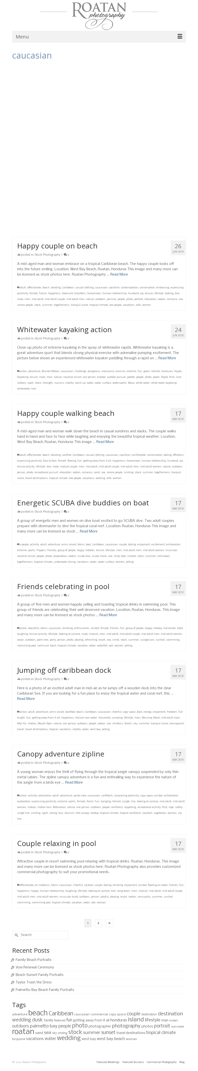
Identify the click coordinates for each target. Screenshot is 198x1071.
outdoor (101, 377)
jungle (126, 801)
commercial (99, 1014)
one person (172, 217)
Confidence (136, 211)
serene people (25, 305)
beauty (73, 211)
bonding (56, 287)
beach (63, 211)
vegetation (160, 813)
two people (115, 305)
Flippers (41, 550)
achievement (27, 211)
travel (20, 729)
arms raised (51, 211)
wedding (69, 1038)
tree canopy (82, 813)
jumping (113, 133)
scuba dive (84, 556)
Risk (140, 139)
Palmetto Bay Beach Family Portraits (45, 990)
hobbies (90, 550)
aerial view (80, 795)
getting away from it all (97, 461)
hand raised (77, 217)
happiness (54, 293)
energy (124, 127)
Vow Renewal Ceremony (35, 967)
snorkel (131, 556)
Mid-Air (21, 723)
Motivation (59, 807)
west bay (95, 729)
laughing (22, 634)
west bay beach (111, 1039)
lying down (123, 891)
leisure (124, 133)
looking (169, 293)
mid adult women (34, 139)
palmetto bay (43, 1026)
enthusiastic (81, 628)
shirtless (117, 723)
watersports (120, 383)
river (178, 377)
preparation (60, 556)
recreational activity (149, 807)
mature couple (68, 466)
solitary (21, 383)
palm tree (42, 640)
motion (32, 723)
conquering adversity (156, 211)
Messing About (151, 718)
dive (96, 127)
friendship (49, 133)
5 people (24, 544)
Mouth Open (45, 723)
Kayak (178, 371)
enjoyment (135, 127)
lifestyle (134, 133)
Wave (131, 383)
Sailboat (170, 139)
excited (95, 628)
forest (90, 801)
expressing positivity (29, 461)
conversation (147, 287)
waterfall (102, 645)
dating (167, 455)
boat (88, 544)
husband (133, 293)
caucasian (72, 127)
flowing (72, 461)
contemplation (129, 287)
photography (126, 1026)
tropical (53, 729)
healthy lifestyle (95, 217)
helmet (155, 371)
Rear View (39, 223)
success (143, 223)
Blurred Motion (50, 371)
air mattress (42, 885)
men (150, 133)
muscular (171, 550)
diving (104, 127)
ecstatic (114, 127)
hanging (106, 801)
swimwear (163, 556)
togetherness (44, 145)
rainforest (117, 807)
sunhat (160, 640)
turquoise (18, 1039)
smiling (128, 472)
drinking (68, 628)
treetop (95, 813)
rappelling (130, 807)
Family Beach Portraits (33, 960)
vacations (103, 145)
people (90, 139)
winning (112, 228)
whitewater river (26, 389)
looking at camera (69, 634)
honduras (87, 133)
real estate (177, 1026)
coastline (114, 287)
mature (93, 634)
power (156, 377)
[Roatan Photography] (99, 16)
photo (98, 139)
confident (107, 795)
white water (143, 383)
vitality (115, 145)
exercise (120, 371)
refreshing (91, 640)
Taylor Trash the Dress (34, 982)
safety (178, 807)
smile (115, 640)
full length (62, 217)
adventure (34, 371)
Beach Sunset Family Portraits (40, 975)
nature (90, 299)
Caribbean (44, 127)
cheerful (116, 712)
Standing (112, 223)
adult (39, 211)
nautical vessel (76, 139)
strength (132, 223)
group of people (71, 133)
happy (80, 550)
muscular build (56, 139)
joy (105, 133)
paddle (131, 377)
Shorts (128, 723)
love (177, 293)
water (123, 145)
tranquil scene (170, 223)
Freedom (36, 133)
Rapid (164, 377)
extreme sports (26, 550)
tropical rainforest (130, 813)
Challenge (80, 371)
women (132, 145)
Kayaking (22, 377)
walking (100, 478)
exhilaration (165, 127)
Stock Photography (47, 94)
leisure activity (26, 466)
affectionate (34, 287)
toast (53, 645)
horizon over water (86, 718)
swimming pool (26, 645)
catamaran (58, 127)
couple (123, 544)
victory (78, 228)
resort (102, 640)
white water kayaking (164, 383)
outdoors (100, 299)
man (49, 377)
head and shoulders (74, 293)
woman (123, 228)
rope (171, 807)
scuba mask (99, 556)
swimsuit (43, 645)
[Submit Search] (15, 935)
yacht (141, 145)
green (146, 371)
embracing (162, 287)
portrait (138, 299)
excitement (149, 127)
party (53, 640)
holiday (158, 628)
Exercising (23, 217)
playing (107, 139)
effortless (178, 455)
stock (20, 145)
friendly (51, 550)
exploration (23, 801)
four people (23, 133)
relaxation (150, 299)
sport (30, 383)
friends (114, 628)
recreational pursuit (125, 139)
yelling (130, 562)
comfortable (139, 455)
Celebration (122, 211)
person (21, 472)
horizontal (125, 217)
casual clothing (84, 287)
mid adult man (170, 718)
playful (104, 897)
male (143, 133)
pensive (111, 299)
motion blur (44, 807)
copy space (86, 127)
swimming (172, 640)
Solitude (100, 223)
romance (159, 139)
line (133, 801)
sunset (108, 1032)
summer (30, 145)
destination (149, 1014)
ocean (20, 640)
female (178, 127)
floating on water (158, 885)
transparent (177, 723)
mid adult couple (55, 299)
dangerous (94, 371)
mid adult (160, 133)
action (23, 127)
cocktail (88, 885)
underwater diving (65, 562)
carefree (82, 211)
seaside (76, 223)
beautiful (33, 628)
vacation (83, 645)
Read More (67, 114)
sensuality (88, 223)
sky (135, 723)
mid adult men (75, 299)
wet (111, 645)
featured (59, 1020)
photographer (100, 1026)
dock (139, 712)
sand (97, 472)
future (43, 293)
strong (53, 813)
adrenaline (44, 795)
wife (138, 305)
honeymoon (94, 293)
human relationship (114, 293)
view (85, 228)
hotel (180, 628)
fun (59, 133)
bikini (81, 544)
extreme (131, 371)
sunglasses (147, 640)
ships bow (120, 556)
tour (60, 813)
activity (32, 127)
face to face (50, 461)
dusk (37, 1020)
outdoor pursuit (116, 377)
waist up (80, 383)
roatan (149, 139)
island (98, 133)
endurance (108, 371)
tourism (69, 813)
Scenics (60, 223)
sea (179, 139)
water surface (103, 383)
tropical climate (87, 145)
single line (23, 813)
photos (147, 1026)
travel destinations (65, 145)
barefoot (70, 712)
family (48, 1020)
